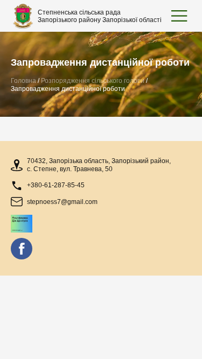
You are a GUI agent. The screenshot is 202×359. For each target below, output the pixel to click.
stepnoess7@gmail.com (62, 202)
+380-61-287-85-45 (56, 185)
